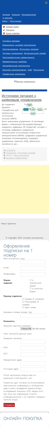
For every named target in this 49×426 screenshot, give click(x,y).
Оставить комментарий (16, 158)
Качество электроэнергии (14, 70)
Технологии (38, 70)
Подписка (10, 30)
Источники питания (29, 49)
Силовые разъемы (11, 41)
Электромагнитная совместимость (19, 57)
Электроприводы (10, 49)
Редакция (16, 15)
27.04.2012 (10, 150)
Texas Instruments (21, 155)
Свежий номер (12, 27)
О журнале (8, 18)
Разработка (11, 153)
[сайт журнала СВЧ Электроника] (24, 233)
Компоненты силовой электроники (19, 45)
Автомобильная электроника (16, 65)
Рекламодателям (29, 15)
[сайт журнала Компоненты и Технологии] (13, 228)
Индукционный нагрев (35, 53)
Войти (5, 21)
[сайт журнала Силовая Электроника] (25, 223)
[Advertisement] (24, 189)
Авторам (6, 15)
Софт (30, 70)
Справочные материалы (14, 74)
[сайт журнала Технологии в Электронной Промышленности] (40, 223)
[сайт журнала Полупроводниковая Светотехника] (32, 228)
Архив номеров (12, 33)
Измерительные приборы (15, 61)
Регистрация (15, 21)
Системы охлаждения (13, 53)
